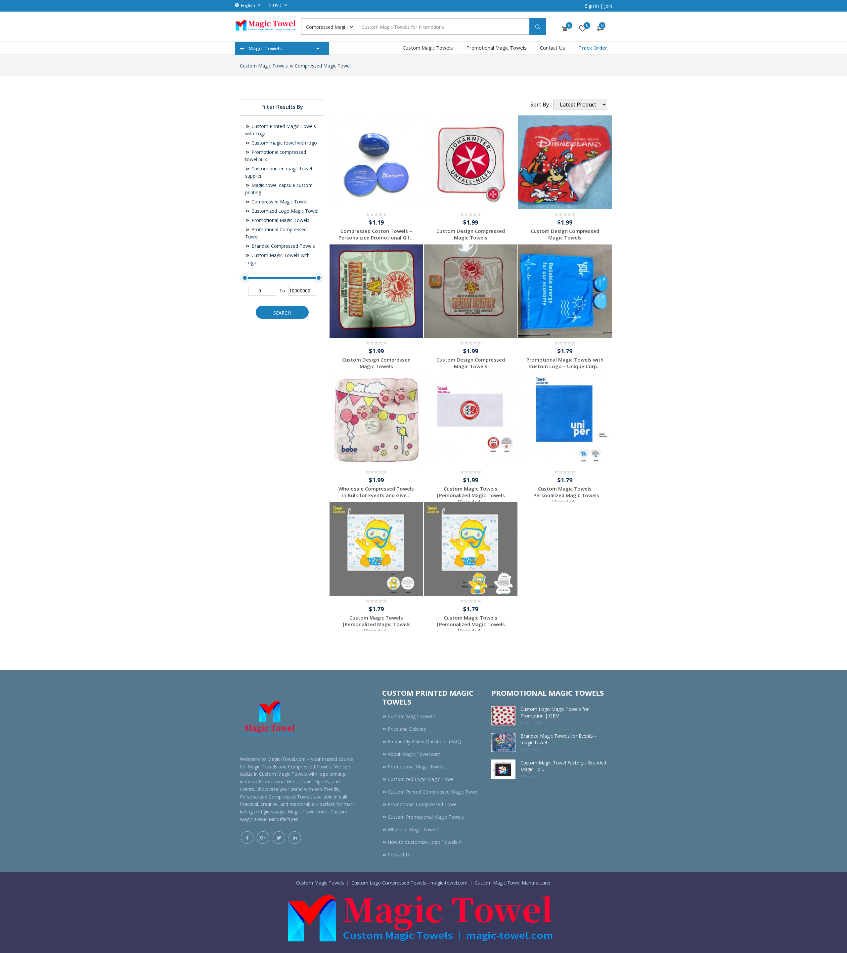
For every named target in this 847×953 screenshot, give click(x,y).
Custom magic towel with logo (283, 143)
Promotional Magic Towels (496, 47)
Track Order (592, 47)
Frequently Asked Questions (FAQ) (424, 741)
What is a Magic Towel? (413, 829)
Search (282, 313)
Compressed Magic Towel (323, 66)
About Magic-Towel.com (414, 754)
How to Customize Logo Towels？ (425, 842)
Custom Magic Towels (428, 47)
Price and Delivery (407, 729)
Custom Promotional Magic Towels (426, 817)
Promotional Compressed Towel (423, 804)
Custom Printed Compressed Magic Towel (433, 792)
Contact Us (552, 47)
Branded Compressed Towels (282, 246)
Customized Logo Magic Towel (284, 211)
